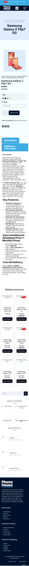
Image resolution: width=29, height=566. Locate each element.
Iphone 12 (12, 437)
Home (5, 20)
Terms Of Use (12, 561)
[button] (16, 8)
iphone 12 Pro (13, 453)
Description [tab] (10, 140)
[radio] (3, 98)
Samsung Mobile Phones (20, 120)
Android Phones (12, 20)
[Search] (26, 393)
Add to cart (14, 113)
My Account (8, 4)
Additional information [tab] (10, 147)
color (4, 95)
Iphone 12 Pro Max (14, 468)
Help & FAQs (22, 561)
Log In (17, 4)
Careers (24, 565)
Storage (4, 102)
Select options (7, 319)
